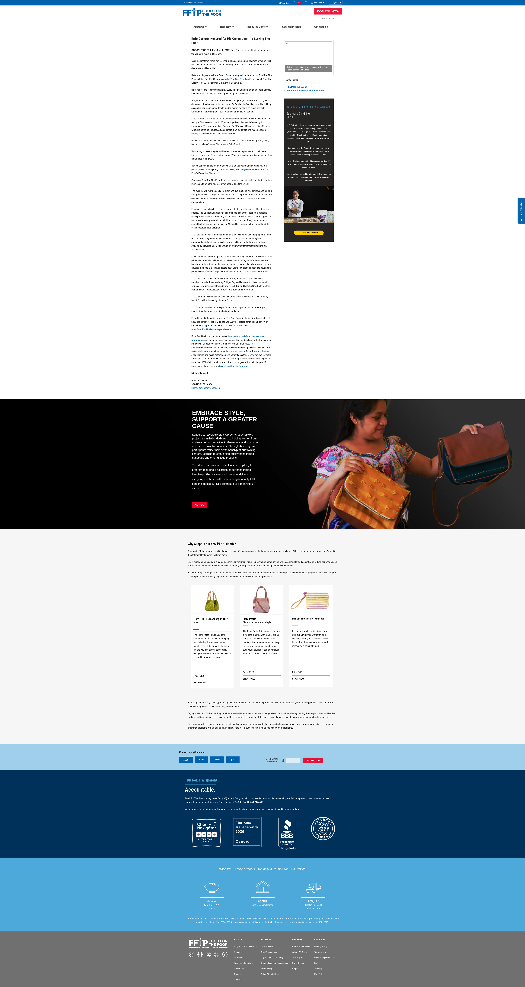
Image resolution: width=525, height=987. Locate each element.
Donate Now (328, 11)
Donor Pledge (298, 963)
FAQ (316, 963)
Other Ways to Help (269, 974)
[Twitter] (216, 954)
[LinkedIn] (225, 954)
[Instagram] (200, 954)
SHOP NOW (199, 505)
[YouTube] (208, 954)
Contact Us (239, 979)
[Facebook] (191, 954)
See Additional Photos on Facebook (305, 90)
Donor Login (285, 3)
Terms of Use (320, 952)
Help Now (225, 26)
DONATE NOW (313, 760)
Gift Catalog (321, 26)
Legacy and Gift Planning (272, 957)
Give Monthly (328, 18)
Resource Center (257, 26)
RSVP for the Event (297, 87)
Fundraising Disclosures (325, 957)
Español (318, 974)
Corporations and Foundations (274, 963)
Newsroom (239, 968)
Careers (237, 974)
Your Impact (297, 957)
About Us (198, 26)
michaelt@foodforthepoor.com (205, 388)
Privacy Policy (320, 946)
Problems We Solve (301, 946)
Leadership (239, 957)
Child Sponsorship (269, 952)
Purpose (238, 952)
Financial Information (243, 963)
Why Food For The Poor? (245, 946)
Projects (296, 968)
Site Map (318, 968)
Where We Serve (299, 952)
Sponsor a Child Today (308, 233)
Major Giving (266, 968)
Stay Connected (291, 26)
